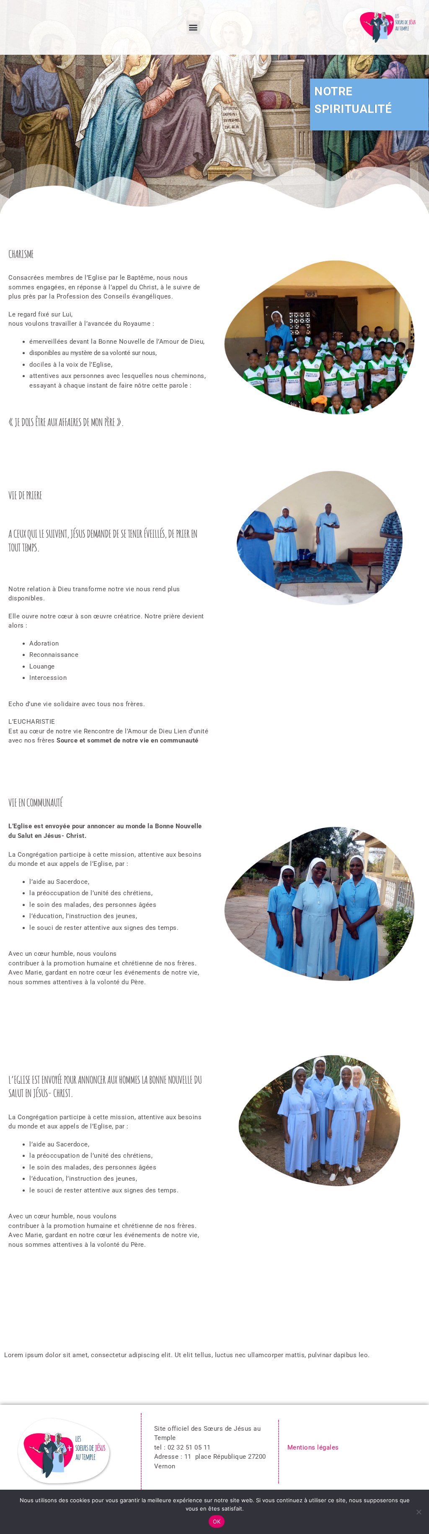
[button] (193, 27)
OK (217, 1521)
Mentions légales (314, 1447)
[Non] (418, 1512)
